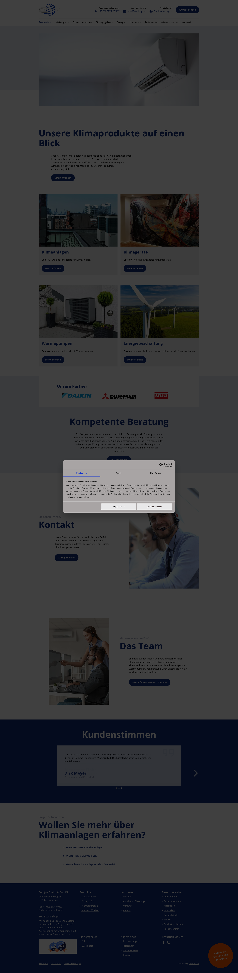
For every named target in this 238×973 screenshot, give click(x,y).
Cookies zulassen (154, 507)
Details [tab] (119, 473)
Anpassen (117, 507)
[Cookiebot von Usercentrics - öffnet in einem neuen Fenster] (161, 465)
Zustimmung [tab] (81, 473)
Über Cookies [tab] (156, 473)
